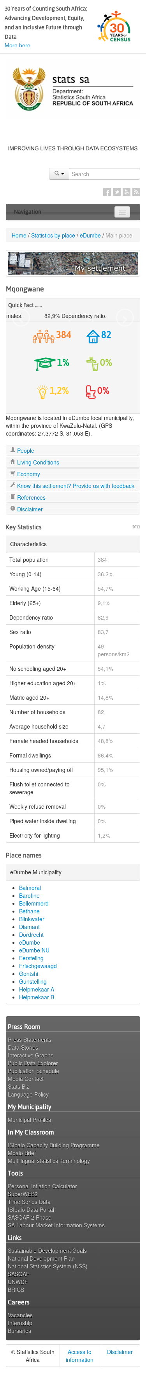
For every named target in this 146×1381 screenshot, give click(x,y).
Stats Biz (18, 1086)
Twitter (117, 192)
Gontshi (28, 973)
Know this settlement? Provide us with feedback (75, 486)
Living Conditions (37, 462)
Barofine (29, 895)
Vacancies (20, 1315)
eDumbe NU (34, 950)
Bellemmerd (34, 903)
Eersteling (31, 958)
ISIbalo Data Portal (31, 1209)
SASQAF (19, 1274)
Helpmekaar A (36, 989)
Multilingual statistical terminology (49, 1161)
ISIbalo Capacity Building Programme (54, 1145)
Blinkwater (31, 919)
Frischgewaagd (38, 966)
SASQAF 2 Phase (29, 1217)
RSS (136, 192)
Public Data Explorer (33, 1063)
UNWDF (18, 1282)
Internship (20, 1323)
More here (17, 45)
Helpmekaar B (36, 997)
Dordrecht (31, 934)
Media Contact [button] (26, 1079)
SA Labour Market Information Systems (56, 1225)
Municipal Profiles (29, 1120)
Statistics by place (53, 235)
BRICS (16, 1289)
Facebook (107, 192)
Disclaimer (29, 509)
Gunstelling (33, 981)
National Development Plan (41, 1258)
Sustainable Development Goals (47, 1250)
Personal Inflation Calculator (42, 1186)
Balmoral (30, 887)
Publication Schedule (33, 1071)
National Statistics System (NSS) (48, 1266)
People (25, 450)
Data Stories (23, 1047)
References (31, 497)
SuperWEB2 (23, 1194)
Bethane (29, 911)
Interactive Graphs (30, 1055)
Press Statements (29, 1039)
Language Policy (28, 1094)
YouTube (126, 192)
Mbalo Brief (22, 1153)
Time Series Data (29, 1202)
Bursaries (19, 1331)
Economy (28, 474)
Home (19, 235)
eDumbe (90, 235)
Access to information (79, 1355)
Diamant (29, 927)
